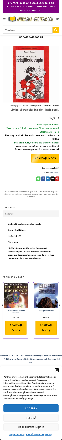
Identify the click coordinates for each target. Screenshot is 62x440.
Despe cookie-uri (16, 434)
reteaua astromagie (34, 355)
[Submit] (56, 30)
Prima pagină (16, 106)
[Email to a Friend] (52, 178)
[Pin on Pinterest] (57, 178)
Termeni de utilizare (53, 355)
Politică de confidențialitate (38, 434)
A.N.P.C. (15, 355)
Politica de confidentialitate (16, 359)
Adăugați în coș (45, 158)
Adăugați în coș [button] (16, 328)
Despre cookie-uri (38, 359)
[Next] (59, 312)
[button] (57, 370)
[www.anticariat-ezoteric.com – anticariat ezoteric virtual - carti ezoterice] (30, 19)
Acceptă (31, 408)
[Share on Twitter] (48, 178)
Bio (22, 355)
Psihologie (55, 172)
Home (25, 106)
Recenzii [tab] (9, 214)
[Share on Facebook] (43, 178)
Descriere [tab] (10, 207)
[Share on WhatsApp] (38, 178)
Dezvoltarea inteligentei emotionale (16, 311)
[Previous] (3, 312)
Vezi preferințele (31, 427)
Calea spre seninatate (46, 310)
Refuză (31, 417)
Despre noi (5, 355)
